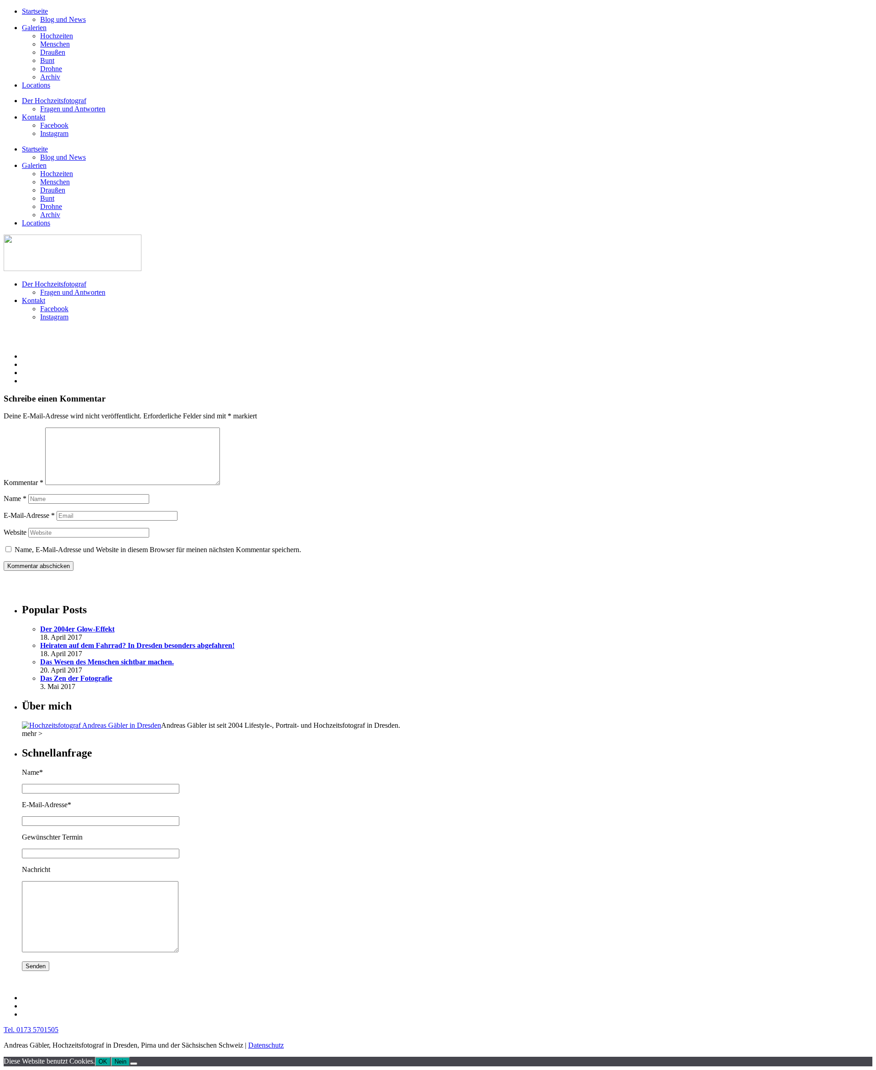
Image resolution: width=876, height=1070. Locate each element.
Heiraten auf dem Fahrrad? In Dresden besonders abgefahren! (137, 645)
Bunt (47, 60)
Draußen (52, 52)
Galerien (34, 27)
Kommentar (23, 482)
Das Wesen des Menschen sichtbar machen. (107, 662)
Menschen (55, 44)
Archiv (50, 77)
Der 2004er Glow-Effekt (77, 629)
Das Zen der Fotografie (76, 678)
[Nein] (133, 1063)
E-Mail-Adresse (29, 515)
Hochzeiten (56, 36)
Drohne (51, 69)
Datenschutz (266, 1045)
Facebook (54, 125)
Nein (120, 1061)
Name (15, 498)
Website (15, 532)
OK (103, 1061)
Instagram (54, 133)
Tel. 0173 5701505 (31, 1029)
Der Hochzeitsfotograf (54, 100)
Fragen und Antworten (72, 109)
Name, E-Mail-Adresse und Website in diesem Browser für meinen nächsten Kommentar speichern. (158, 549)
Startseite (35, 11)
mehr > (32, 733)
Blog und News (63, 19)
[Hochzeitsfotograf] (91, 725)
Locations (36, 85)
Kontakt (33, 117)
